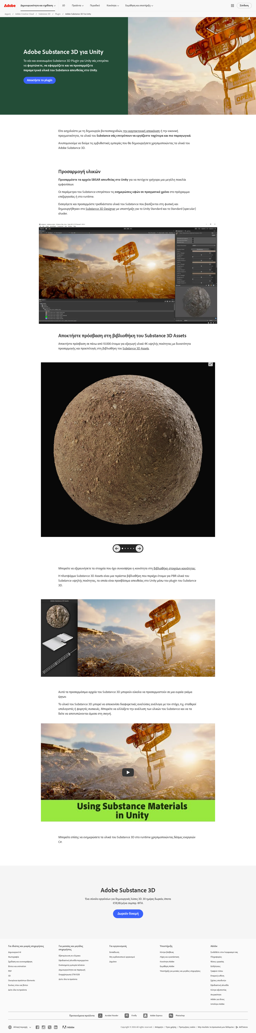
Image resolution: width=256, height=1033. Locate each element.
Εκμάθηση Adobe (167, 966)
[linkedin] (55, 1027)
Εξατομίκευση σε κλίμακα (69, 955)
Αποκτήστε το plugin (39, 80)
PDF (10, 971)
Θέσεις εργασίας (217, 961)
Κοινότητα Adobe (167, 961)
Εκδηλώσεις (215, 966)
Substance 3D (44, 14)
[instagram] (43, 1027)
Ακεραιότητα (216, 994)
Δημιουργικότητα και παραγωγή (72, 970)
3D (63, 5)
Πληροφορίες (216, 957)
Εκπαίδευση (114, 952)
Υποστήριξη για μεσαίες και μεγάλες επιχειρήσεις (180, 971)
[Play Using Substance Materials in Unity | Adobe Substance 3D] (128, 772)
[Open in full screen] (210, 364)
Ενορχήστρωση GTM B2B (69, 974)
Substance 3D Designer (100, 209)
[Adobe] (10, 5)
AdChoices (243, 1027)
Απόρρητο (159, 1027)
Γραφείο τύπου (217, 971)
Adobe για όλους (217, 999)
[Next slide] (139, 548)
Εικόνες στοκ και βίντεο (18, 985)
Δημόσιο (113, 961)
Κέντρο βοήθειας (167, 952)
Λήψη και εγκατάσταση (169, 957)
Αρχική (7, 14)
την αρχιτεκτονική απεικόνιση (141, 131)
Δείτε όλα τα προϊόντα (17, 990)
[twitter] (49, 1027)
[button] (232, 5)
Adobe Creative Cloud (24, 14)
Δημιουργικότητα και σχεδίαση (37, 5)
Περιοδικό (95, 5)
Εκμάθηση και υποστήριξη (137, 5)
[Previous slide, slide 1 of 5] (116, 548)
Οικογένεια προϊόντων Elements (21, 980)
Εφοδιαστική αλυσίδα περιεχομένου (73, 960)
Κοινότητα (111, 5)
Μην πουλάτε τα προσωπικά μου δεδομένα (216, 1027)
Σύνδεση (244, 5)
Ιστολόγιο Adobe (217, 1004)
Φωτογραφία (13, 957)
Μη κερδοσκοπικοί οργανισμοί (122, 957)
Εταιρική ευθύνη (217, 976)
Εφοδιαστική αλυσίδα (219, 985)
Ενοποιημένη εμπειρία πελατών (72, 965)
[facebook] (37, 1027)
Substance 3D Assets (136, 348)
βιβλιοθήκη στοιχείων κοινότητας (174, 568)
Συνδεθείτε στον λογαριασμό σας (224, 952)
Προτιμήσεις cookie (187, 1027)
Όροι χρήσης (171, 1027)
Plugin (57, 14)
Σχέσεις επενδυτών (218, 980)
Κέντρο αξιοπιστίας (218, 990)
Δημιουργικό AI (14, 952)
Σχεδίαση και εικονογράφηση (20, 961)
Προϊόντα (76, 5)
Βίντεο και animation (17, 966)
